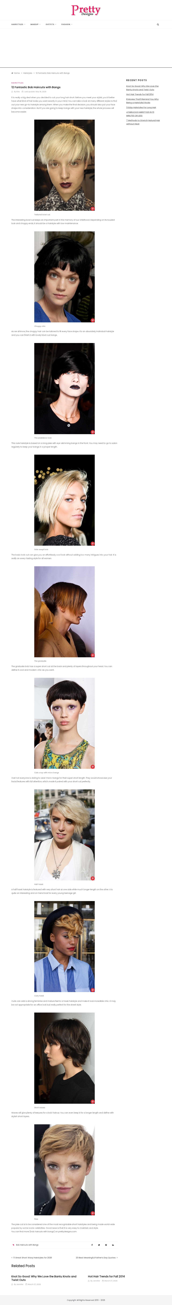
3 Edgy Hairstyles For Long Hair (141, 107)
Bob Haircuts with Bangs (27, 1245)
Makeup (34, 24)
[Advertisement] (86, 49)
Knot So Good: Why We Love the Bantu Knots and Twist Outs (43, 1278)
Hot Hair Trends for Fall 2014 (139, 94)
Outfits (50, 24)
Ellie (18, 91)
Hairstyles (17, 24)
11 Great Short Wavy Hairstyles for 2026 (32, 1257)
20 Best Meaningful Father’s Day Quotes (96, 1257)
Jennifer (20, 1284)
